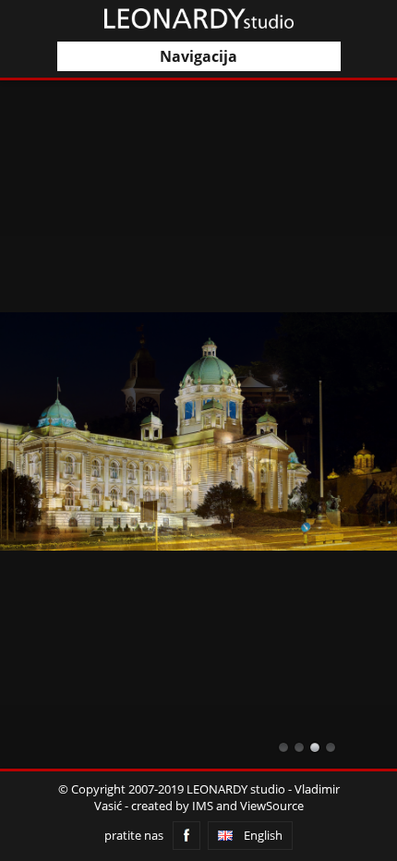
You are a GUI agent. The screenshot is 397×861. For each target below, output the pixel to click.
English (263, 835)
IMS (202, 805)
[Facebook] (186, 835)
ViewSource (272, 805)
